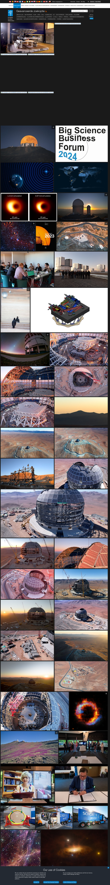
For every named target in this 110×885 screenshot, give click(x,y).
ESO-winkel (32, 5)
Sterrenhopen (51, 19)
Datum (91, 18)
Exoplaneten (69, 14)
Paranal (66, 16)
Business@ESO (80, 5)
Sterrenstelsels (21, 16)
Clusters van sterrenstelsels (35, 16)
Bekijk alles (20, 14)
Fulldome (76, 14)
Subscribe (72, 1)
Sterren (59, 19)
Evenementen (61, 5)
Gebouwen (19, 19)
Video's (22, 5)
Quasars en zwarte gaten (30, 19)
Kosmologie (48, 14)
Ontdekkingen (53, 5)
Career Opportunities (89, 5)
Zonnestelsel (42, 19)
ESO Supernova (60, 14)
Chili (42, 14)
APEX (39, 14)
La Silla (55, 16)
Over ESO (11, 5)
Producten (73, 5)
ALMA (34, 14)
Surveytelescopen (68, 19)
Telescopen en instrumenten (42, 5)
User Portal (97, 1)
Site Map (83, 1)
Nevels (60, 16)
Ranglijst (91, 16)
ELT (54, 14)
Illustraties (48, 16)
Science (92, 1)
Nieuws (27, 5)
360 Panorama (28, 14)
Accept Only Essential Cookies (51, 882)
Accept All (36, 882)
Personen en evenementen (77, 16)
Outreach (67, 5)
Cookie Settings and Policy (70, 882)
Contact (78, 1)
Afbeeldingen (17, 5)
